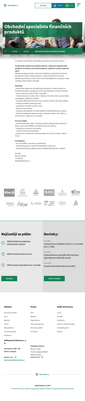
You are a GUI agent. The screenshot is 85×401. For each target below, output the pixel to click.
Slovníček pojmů (63, 328)
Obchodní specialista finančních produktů (50, 51)
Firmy (71, 5)
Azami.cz (22, 388)
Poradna (43, 5)
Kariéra (26, 51)
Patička (15, 51)
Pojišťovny (61, 320)
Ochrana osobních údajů (66, 324)
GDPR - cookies (30, 388)
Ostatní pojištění (10, 332)
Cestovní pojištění (10, 313)
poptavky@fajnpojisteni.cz (14, 360)
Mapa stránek (40, 388)
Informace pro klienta (51, 388)
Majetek (7, 320)
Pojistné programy (37, 324)
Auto (5, 316)
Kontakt (60, 316)
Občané (60, 5)
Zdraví (6, 324)
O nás (59, 313)
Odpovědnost (9, 328)
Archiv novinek (54, 278)
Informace (7, 335)
